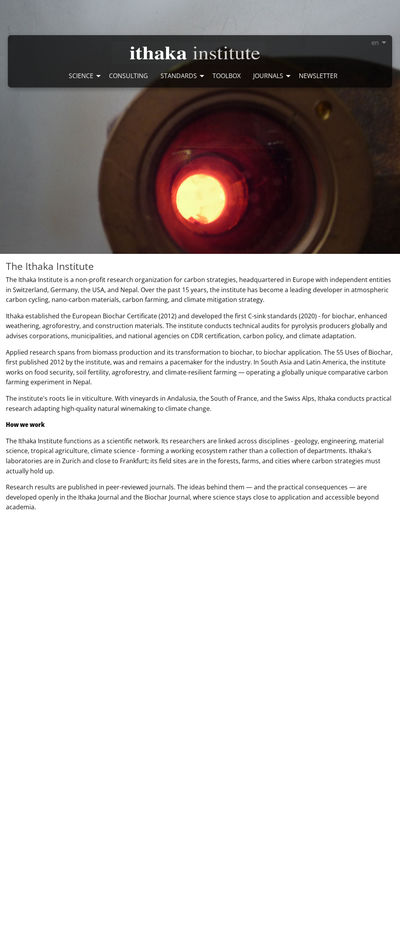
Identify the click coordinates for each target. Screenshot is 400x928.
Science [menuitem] (81, 75)
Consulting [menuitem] (128, 75)
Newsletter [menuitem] (318, 75)
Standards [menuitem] (179, 75)
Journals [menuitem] (268, 75)
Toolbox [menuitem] (226, 75)
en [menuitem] (375, 42)
